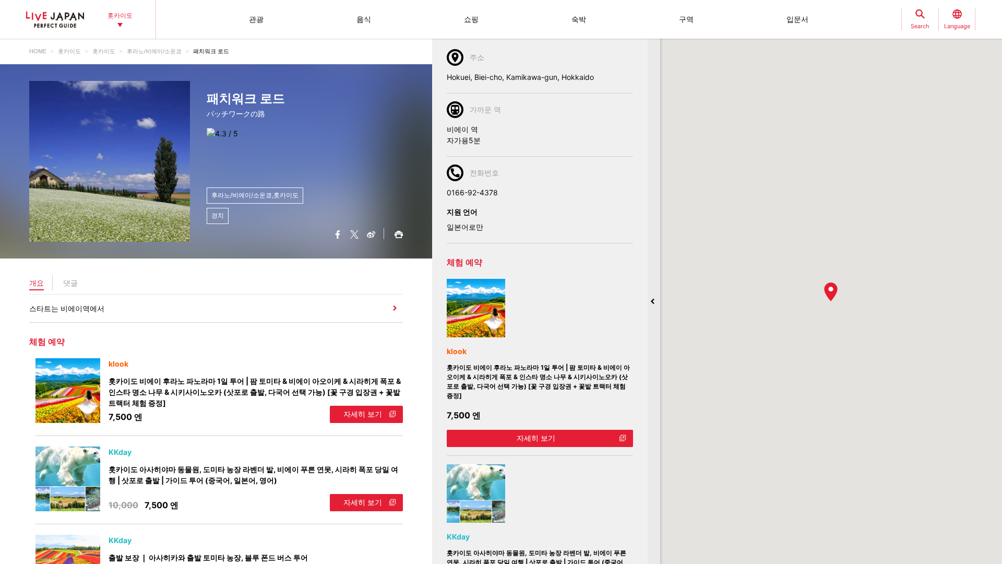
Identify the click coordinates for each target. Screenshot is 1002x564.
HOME (37, 51)
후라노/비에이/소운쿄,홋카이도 (255, 195)
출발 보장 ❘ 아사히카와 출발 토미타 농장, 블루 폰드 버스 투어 (208, 557)
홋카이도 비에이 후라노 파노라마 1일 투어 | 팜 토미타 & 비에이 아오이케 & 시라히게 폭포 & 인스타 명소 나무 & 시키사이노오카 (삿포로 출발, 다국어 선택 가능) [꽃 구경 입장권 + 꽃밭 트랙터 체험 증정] (255, 392)
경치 (217, 215)
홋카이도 (69, 51)
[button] (830, 292)
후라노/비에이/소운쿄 (154, 51)
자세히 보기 (362, 413)
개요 (36, 282)
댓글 (70, 282)
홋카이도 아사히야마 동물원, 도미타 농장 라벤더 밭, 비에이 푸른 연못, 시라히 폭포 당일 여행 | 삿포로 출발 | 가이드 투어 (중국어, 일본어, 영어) (253, 475)
